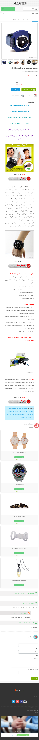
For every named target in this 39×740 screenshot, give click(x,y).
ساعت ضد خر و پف (26, 417)
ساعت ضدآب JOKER (19, 484)
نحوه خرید (36, 712)
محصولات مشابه (26, 19)
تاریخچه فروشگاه (34, 707)
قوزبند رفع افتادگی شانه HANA (19, 548)
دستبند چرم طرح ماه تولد (19, 516)
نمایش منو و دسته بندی (29, 8)
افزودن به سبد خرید (27, 89)
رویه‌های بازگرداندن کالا (32, 710)
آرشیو (31, 426)
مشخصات (35, 19)
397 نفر (14, 89)
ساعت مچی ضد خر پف (18, 414)
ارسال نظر (34, 678)
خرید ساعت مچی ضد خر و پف (20, 408)
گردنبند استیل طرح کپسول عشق (19, 580)
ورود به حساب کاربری (23, 735)
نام (37, 641)
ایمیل (37, 648)
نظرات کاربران (16, 19)
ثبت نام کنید (13, 735)
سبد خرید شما (8, 8)
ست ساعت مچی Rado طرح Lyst (19, 452)
